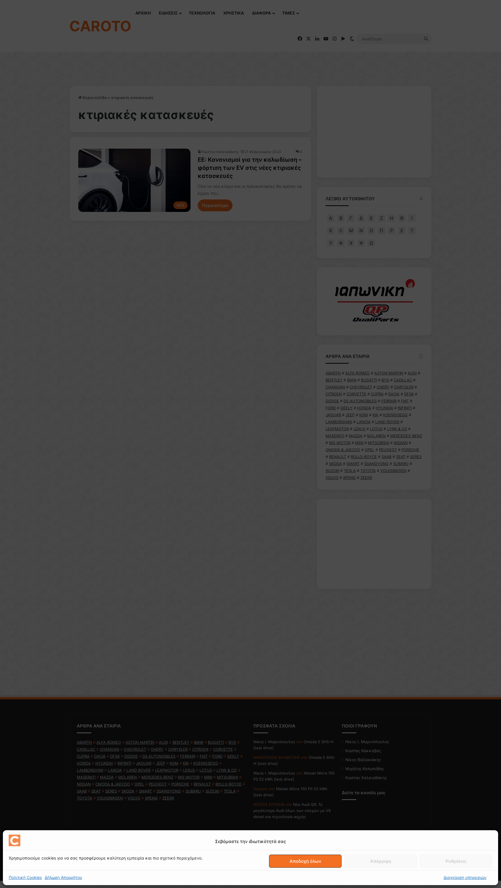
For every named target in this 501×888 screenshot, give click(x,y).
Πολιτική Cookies (25, 877)
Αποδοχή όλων (305, 861)
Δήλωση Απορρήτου (63, 877)
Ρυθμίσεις (456, 861)
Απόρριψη (380, 861)
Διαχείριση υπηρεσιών (465, 877)
